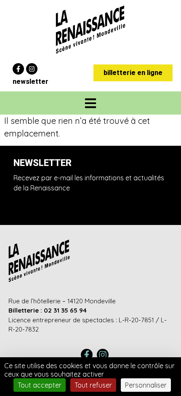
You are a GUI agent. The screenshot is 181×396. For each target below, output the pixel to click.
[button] (90, 103)
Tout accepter (39, 385)
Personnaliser (146, 385)
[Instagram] (31, 69)
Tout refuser (93, 385)
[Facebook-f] (18, 69)
